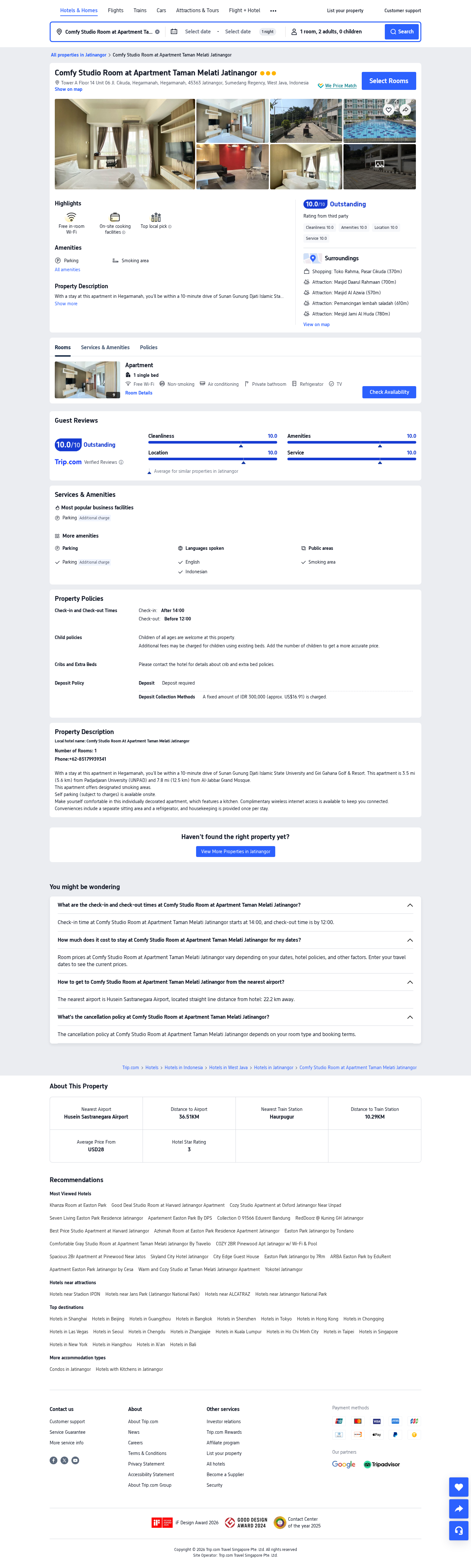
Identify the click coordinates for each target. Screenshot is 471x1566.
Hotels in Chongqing (363, 1318)
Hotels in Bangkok (194, 1318)
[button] (273, 11)
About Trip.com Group (149, 1485)
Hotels (151, 1067)
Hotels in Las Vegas (69, 1331)
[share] (458, 1508)
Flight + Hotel (244, 10)
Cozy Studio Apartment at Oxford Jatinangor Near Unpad (285, 1205)
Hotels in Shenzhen (236, 1318)
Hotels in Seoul (108, 1331)
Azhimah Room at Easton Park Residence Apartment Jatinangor (216, 1230)
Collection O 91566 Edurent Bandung (253, 1218)
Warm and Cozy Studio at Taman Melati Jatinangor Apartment (199, 1269)
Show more (66, 303)
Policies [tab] (149, 347)
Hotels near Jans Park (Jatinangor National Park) (152, 1294)
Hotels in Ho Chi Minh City (292, 1331)
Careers (135, 1442)
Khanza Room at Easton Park (78, 1205)
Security (214, 1485)
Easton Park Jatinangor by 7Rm (294, 1256)
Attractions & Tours (197, 10)
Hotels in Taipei (339, 1331)
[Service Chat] (458, 1530)
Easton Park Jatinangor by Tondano (319, 1230)
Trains (140, 10)
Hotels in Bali (183, 1344)
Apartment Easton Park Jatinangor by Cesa (91, 1269)
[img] (125, 144)
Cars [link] (161, 10)
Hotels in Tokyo (276, 1318)
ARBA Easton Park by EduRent (360, 1256)
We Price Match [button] (341, 85)
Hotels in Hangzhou (112, 1344)
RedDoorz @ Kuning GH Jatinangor (329, 1218)
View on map (316, 324)
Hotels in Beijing (108, 1318)
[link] (345, 10)
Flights (115, 10)
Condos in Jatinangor (70, 1369)
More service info (67, 1442)
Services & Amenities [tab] (105, 347)
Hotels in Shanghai (68, 1318)
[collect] (458, 1487)
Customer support (67, 1421)
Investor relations (224, 1421)
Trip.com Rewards (224, 1432)
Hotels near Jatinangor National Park (291, 1294)
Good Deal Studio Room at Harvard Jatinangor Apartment (168, 1205)
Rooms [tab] (63, 347)
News (133, 1432)
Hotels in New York (68, 1344)
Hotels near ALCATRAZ (227, 1294)
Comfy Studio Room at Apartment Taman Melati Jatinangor (156, 72)
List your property (224, 1453)
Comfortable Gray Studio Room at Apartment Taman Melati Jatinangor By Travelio (130, 1243)
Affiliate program (223, 1442)
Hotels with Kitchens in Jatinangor (129, 1369)
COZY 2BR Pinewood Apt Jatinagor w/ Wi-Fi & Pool (266, 1243)
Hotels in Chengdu (146, 1331)
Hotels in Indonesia (184, 1067)
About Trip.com (143, 1421)
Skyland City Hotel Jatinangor (179, 1256)
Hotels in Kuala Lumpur (238, 1331)
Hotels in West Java (228, 1067)
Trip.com (130, 1067)
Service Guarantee (68, 1432)
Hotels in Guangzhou (150, 1318)
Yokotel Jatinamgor (283, 1269)
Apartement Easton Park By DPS (180, 1218)
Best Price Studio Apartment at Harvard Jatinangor (99, 1230)
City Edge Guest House (236, 1256)
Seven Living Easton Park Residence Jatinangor (96, 1218)
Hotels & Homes (79, 10)
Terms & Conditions (147, 1453)
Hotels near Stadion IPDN (75, 1294)
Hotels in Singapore (378, 1331)
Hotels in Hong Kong (317, 1318)
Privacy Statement (146, 1464)
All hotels (216, 1464)
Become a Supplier (225, 1474)
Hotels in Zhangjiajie (190, 1331)
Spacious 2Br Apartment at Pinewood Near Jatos (97, 1256)
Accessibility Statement (151, 1474)
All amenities (67, 269)
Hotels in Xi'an (151, 1344)
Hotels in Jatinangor (273, 1067)
